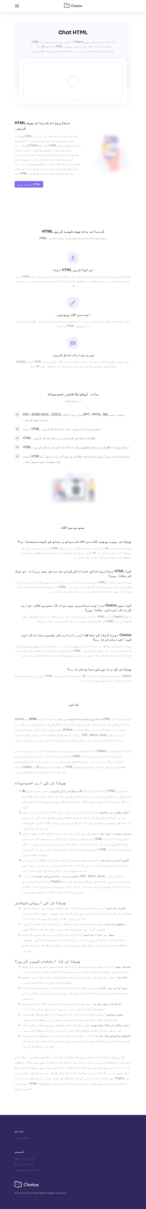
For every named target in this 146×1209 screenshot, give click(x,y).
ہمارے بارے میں (24, 1158)
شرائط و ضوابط (24, 1164)
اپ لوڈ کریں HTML (29, 184)
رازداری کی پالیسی (27, 1169)
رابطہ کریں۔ (23, 1137)
